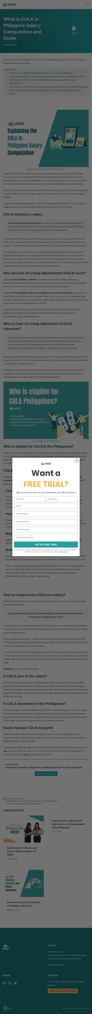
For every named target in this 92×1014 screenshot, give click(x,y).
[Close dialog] (77, 461)
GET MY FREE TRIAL (46, 544)
